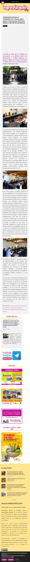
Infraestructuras (18, 307)
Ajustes (17, 559)
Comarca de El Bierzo (15, 305)
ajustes (12, 557)
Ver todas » (14, 500)
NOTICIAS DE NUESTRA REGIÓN (11, 309)
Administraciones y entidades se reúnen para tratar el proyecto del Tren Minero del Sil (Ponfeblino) (14, 20)
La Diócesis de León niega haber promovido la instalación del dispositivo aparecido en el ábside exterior (16, 486)
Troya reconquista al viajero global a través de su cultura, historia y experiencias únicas (11, 343)
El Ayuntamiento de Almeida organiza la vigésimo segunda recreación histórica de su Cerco (16, 473)
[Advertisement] (15, 40)
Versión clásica (15, 1)
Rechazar (11, 559)
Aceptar (4, 559)
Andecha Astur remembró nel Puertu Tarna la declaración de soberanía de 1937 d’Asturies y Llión (17, 494)
